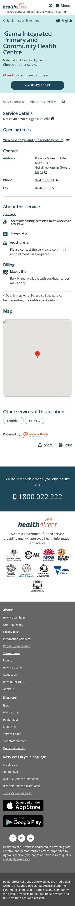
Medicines (9, 727)
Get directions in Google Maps (52, 169)
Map (65, 102)
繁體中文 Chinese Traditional (21, 786)
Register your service (16, 646)
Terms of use (11, 653)
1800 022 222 (39, 496)
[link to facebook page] (13, 838)
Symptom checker (14, 741)
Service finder (12, 734)
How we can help (14, 617)
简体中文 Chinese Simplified (21, 779)
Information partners (16, 639)
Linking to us (11, 632)
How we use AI (12, 667)
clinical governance (27, 855)
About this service (43, 102)
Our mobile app (13, 624)
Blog (6, 705)
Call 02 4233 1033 (37, 85)
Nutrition (13, 420)
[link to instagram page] (21, 838)
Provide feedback (14, 682)
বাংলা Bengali (10, 771)
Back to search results (23, 21)
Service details (13, 102)
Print (68, 445)
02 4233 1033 (44, 180)
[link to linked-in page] (30, 838)
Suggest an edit (39, 119)
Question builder (14, 748)
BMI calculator (12, 712)
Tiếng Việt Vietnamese (17, 793)
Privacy (7, 660)
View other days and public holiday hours (33, 140)
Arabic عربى (10, 764)
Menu (65, 5)
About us (9, 689)
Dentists (34, 420)
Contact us (10, 674)
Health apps (11, 719)
